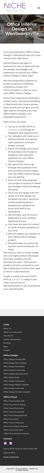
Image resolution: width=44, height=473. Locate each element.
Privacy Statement (11, 457)
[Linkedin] (11, 443)
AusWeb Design (22, 470)
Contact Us (14, 129)
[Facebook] (5, 443)
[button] (39, 8)
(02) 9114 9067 (9, 453)
